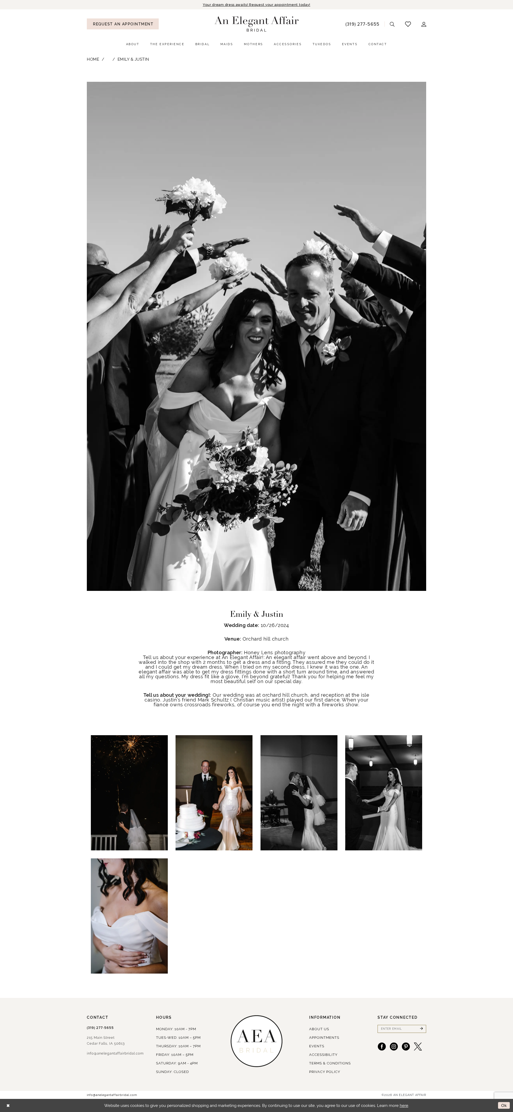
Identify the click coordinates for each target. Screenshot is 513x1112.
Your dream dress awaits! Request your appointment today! (256, 5)
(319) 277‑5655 (100, 1028)
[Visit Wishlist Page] (408, 24)
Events (316, 1046)
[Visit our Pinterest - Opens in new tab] (406, 1047)
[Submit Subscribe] (421, 1029)
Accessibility (323, 1055)
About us (319, 1029)
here (404, 1105)
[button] (424, 24)
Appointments (324, 1038)
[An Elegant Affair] (257, 24)
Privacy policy (324, 1072)
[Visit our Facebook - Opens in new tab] (382, 1047)
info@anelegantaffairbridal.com (115, 1053)
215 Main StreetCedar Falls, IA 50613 (106, 1040)
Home (93, 59)
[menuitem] (123, 23)
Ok (504, 1105)
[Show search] (392, 24)
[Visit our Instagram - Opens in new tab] (394, 1047)
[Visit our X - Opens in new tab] (418, 1047)
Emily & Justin (133, 59)
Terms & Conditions (330, 1063)
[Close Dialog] (8, 1105)
